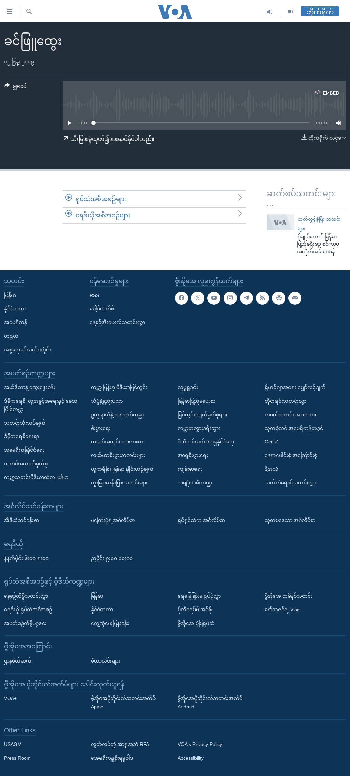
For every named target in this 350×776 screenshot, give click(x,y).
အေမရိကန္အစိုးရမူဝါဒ (112, 758)
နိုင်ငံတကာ (15, 308)
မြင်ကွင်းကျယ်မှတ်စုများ (202, 414)
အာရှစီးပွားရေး (193, 455)
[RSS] (262, 298)
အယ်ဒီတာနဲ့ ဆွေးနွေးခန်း (29, 387)
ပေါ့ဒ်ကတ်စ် (102, 308)
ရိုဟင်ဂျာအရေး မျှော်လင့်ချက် (295, 387)
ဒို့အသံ (271, 469)
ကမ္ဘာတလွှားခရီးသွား (199, 428)
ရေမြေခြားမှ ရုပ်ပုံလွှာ (199, 596)
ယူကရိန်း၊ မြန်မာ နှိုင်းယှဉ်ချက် (122, 469)
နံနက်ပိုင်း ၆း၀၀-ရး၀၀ (26, 558)
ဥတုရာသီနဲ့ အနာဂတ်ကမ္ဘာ (117, 414)
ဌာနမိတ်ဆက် (17, 661)
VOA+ (10, 698)
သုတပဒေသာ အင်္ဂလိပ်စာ (290, 520)
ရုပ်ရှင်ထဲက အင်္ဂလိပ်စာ (201, 520)
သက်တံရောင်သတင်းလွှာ (290, 482)
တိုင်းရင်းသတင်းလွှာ (285, 401)
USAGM (13, 744)
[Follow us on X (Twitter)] (197, 298)
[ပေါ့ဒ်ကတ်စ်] (278, 298)
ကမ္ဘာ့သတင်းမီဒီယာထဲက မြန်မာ (36, 477)
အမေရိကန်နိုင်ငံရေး (24, 450)
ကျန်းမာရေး (190, 469)
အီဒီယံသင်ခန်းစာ (21, 520)
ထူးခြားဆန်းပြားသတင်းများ (119, 482)
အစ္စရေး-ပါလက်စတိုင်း (27, 349)
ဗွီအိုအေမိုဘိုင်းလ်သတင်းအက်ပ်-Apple (124, 702)
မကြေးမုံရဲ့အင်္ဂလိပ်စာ (113, 520)
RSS (94, 295)
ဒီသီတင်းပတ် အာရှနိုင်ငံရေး (206, 441)
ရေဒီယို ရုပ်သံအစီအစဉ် (28, 609)
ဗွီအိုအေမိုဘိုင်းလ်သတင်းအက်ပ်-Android (211, 702)
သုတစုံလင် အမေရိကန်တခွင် (294, 428)
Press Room (17, 758)
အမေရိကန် (15, 322)
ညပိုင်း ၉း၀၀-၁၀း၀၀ (112, 558)
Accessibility (191, 758)
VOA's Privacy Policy (200, 744)
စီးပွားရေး (101, 428)
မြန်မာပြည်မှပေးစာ (196, 401)
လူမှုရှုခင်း (188, 387)
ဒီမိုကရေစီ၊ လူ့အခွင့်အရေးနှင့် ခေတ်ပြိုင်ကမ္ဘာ (40, 405)
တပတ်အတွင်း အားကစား (117, 441)
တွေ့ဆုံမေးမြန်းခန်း (110, 623)
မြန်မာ (10, 295)
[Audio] (269, 11)
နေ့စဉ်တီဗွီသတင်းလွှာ (26, 596)
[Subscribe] (294, 298)
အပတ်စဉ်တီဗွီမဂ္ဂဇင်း (25, 623)
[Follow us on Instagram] (230, 298)
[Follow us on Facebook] (181, 298)
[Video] (290, 11)
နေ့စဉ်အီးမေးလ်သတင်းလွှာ (117, 322)
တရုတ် (11, 336)
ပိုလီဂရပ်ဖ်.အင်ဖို (195, 609)
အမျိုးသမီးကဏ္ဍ (195, 482)
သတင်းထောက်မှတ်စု (26, 463)
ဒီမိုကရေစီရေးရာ (21, 436)
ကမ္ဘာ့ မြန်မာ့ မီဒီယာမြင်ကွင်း (119, 387)
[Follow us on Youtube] (213, 298)
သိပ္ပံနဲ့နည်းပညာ (107, 401)
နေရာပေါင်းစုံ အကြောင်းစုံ (291, 455)
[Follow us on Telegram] (246, 298)
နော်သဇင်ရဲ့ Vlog (282, 609)
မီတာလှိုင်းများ (105, 661)
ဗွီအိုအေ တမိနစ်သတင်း (288, 596)
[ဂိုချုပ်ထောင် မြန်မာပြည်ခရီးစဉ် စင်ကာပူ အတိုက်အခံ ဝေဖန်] (280, 222)
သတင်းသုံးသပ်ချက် (24, 423)
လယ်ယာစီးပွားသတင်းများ (118, 455)
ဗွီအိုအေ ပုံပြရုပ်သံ (196, 623)
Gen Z (271, 441)
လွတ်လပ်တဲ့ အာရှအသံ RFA (120, 744)
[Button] (16, 87)
